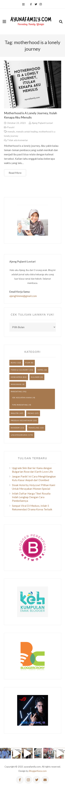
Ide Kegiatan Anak (22, 397)
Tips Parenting (20, 405)
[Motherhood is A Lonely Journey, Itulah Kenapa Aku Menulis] (32, 84)
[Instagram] (40, 4)
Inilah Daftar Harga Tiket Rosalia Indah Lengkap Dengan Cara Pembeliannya (31, 497)
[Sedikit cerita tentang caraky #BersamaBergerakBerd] (16, 753)
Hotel (40, 370)
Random (15, 428)
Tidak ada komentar (17, 140)
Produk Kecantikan (21, 420)
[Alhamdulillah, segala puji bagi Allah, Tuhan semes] (38, 753)
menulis (11, 131)
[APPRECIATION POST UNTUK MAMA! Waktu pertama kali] (48, 753)
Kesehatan (16, 377)
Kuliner (35, 377)
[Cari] (61, 21)
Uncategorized (19, 435)
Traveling (33, 428)
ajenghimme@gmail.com (23, 295)
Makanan (16, 384)
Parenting (16, 391)
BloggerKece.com (38, 771)
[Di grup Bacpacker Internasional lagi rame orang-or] (5, 753)
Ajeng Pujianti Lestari (42, 123)
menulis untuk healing (27, 131)
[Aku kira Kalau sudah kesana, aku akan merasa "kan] (27, 753)
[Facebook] (31, 4)
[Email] (45, 780)
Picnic (31, 413)
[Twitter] (35, 4)
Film (27, 363)
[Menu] (23, 4)
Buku (14, 363)
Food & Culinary (20, 370)
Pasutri (10, 127)
